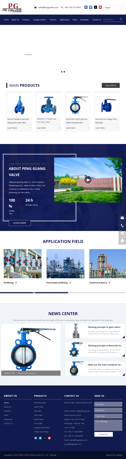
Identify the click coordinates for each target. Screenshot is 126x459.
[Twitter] (95, 7)
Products (7, 411)
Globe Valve (38, 407)
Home (6, 403)
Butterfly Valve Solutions (27, 373)
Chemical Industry (98, 282)
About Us (7, 407)
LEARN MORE (33, 54)
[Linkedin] (90, 7)
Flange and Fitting (41, 431)
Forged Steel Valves (42, 427)
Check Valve (39, 419)
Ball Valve (38, 411)
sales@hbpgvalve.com (48, 7)
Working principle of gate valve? (104, 327)
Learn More (110, 85)
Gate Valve (38, 415)
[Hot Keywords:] (121, 19)
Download (8, 419)
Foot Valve (38, 423)
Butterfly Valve (40, 403)
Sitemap (53, 455)
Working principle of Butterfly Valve (106, 345)
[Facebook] (85, 7)
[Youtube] (100, 7)
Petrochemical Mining (57, 282)
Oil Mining (9, 282)
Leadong (118, 455)
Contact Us (8, 423)
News (6, 415)
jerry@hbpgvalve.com (72, 444)
